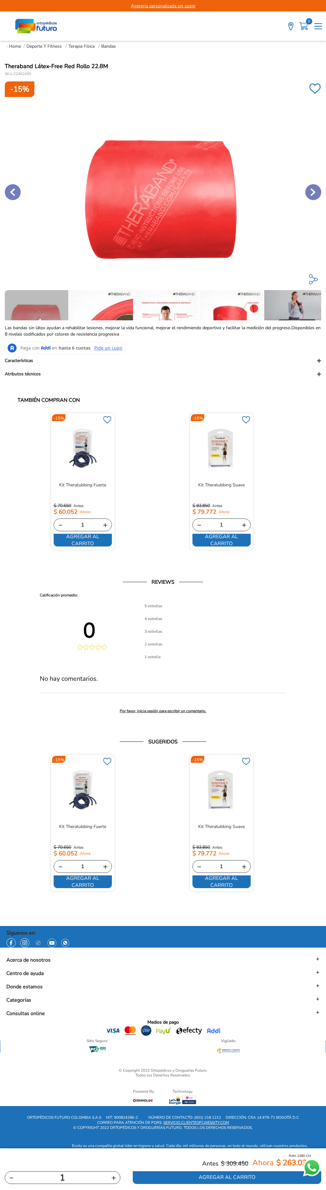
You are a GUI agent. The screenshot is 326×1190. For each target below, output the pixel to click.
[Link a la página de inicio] (13, 46)
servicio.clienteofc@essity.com (196, 1122)
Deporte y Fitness (44, 46)
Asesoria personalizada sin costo (163, 6)
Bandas (108, 46)
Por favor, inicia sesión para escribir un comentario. (163, 710)
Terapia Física (81, 46)
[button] (163, 360)
